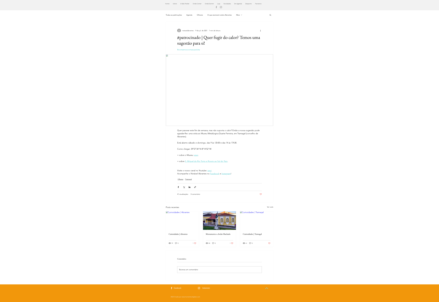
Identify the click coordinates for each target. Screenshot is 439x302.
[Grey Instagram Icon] (221, 7)
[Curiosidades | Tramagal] (256, 220)
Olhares (200, 15)
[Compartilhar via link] (195, 187)
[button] (270, 15)
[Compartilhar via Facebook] (178, 187)
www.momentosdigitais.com (191, 297)
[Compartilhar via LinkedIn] (189, 187)
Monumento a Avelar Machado (218, 234)
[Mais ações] (260, 30)
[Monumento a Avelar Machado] (219, 220)
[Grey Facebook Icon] (216, 7)
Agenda (189, 15)
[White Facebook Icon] (171, 288)
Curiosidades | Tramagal (252, 234)
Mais (238, 15)
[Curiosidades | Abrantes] (182, 220)
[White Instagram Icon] (199, 288)
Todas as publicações (174, 15)
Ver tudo (270, 207)
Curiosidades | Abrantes (178, 234)
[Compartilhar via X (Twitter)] (184, 187)
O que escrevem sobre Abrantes (219, 15)
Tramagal (188, 179)
